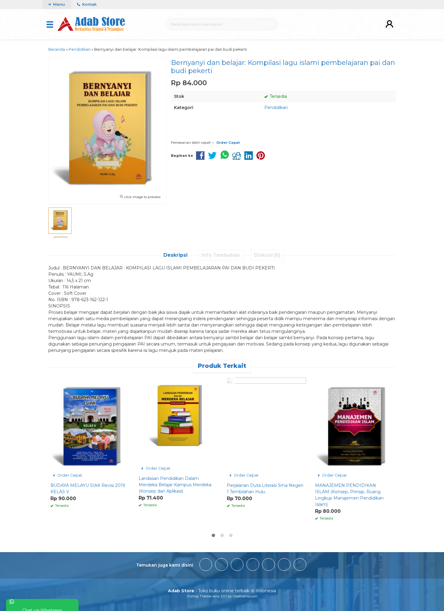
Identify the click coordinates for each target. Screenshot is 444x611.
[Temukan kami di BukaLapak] (284, 565)
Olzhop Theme (199, 596)
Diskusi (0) (267, 255)
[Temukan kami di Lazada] (300, 565)
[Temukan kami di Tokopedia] (268, 565)
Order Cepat (69, 475)
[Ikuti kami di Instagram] (221, 565)
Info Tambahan (220, 255)
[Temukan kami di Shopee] (252, 565)
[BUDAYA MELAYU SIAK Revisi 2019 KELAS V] (90, 428)
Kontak (89, 4)
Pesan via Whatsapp (244, 133)
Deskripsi (175, 255)
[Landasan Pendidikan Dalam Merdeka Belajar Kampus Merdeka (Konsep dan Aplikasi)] (178, 425)
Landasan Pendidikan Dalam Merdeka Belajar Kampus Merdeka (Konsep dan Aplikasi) (175, 485)
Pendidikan (276, 107)
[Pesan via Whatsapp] (55, 381)
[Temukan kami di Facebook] (205, 565)
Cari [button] (267, 24)
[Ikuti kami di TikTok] (237, 565)
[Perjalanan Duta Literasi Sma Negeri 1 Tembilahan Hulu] (266, 428)
